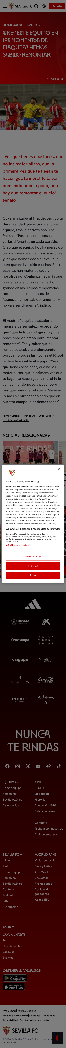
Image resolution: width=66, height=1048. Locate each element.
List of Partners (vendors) (18, 545)
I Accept (33, 575)
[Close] (59, 469)
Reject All (33, 566)
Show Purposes (33, 556)
